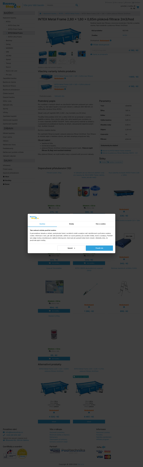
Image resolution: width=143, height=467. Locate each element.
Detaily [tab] (71, 224)
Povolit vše (99, 248)
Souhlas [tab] (42, 224)
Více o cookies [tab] (101, 224)
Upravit (70, 248)
